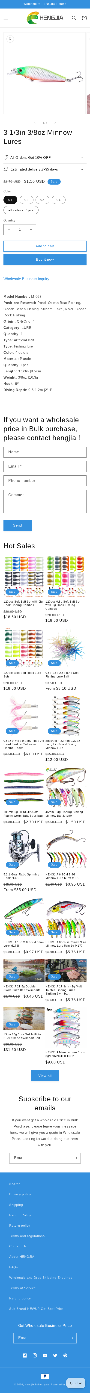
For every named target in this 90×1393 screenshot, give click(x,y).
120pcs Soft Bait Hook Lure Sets (22, 674)
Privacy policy (20, 1194)
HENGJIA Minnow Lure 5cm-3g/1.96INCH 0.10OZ (64, 1054)
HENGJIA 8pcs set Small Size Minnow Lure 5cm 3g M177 (65, 944)
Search (15, 1184)
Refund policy (20, 1298)
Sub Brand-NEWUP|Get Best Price (36, 1309)
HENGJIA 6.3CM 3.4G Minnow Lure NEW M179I (63, 876)
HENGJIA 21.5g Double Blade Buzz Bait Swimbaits (21, 988)
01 (10, 200)
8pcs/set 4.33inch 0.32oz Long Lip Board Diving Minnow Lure (62, 744)
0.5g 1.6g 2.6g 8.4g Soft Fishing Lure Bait (61, 674)
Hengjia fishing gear (37, 1384)
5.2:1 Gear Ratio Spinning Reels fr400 (21, 876)
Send (17, 525)
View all (45, 1076)
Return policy (19, 1225)
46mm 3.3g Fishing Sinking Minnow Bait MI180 (64, 813)
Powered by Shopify (63, 1384)
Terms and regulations (27, 1236)
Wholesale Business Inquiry (26, 279)
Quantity (9, 220)
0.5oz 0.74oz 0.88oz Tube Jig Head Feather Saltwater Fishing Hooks (23, 744)
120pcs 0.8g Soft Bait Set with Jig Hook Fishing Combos (62, 605)
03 (42, 200)
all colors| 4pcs (21, 210)
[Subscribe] (75, 1158)
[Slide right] (55, 123)
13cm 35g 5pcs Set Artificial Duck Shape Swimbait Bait (22, 1036)
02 (26, 200)
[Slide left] (35, 123)
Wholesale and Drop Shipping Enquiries (40, 1277)
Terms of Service (22, 1288)
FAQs (13, 1267)
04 (59, 200)
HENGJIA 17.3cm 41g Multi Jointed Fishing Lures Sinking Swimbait (64, 990)
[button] (6, 18)
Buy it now (45, 259)
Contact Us (18, 1246)
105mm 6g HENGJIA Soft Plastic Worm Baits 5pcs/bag (23, 813)
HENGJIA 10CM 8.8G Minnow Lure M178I (23, 944)
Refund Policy (20, 1215)
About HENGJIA (21, 1256)
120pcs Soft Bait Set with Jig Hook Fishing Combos (23, 603)
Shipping (16, 1205)
